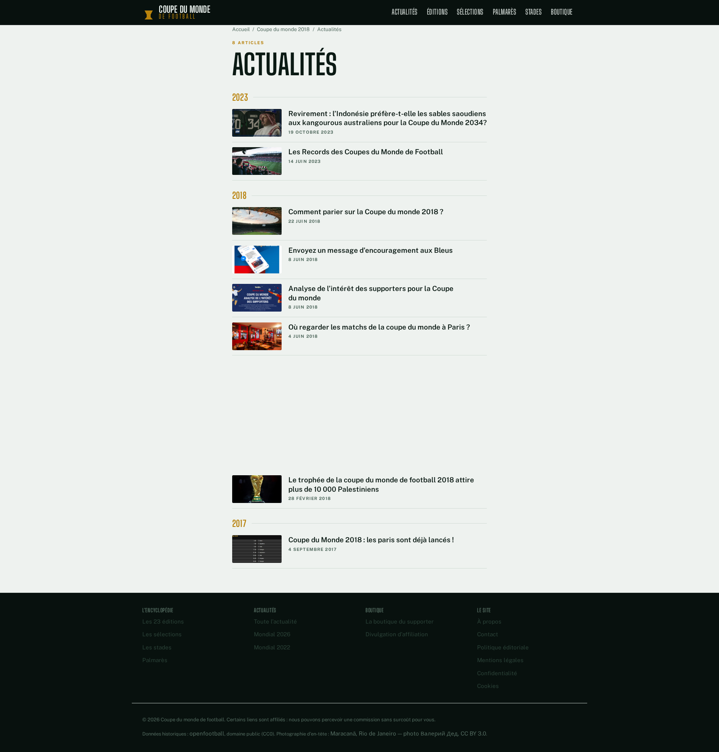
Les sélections (162, 634)
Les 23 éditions (163, 621)
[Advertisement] (359, 398)
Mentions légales (500, 660)
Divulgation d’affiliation (396, 634)
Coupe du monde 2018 (283, 29)
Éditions (437, 11)
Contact (487, 634)
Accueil (241, 29)
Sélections (470, 11)
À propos (489, 621)
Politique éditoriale (503, 647)
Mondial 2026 (272, 634)
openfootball (206, 733)
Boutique (562, 11)
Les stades (157, 647)
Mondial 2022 (272, 647)
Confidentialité (497, 673)
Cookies (488, 686)
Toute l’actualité (275, 621)
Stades (533, 11)
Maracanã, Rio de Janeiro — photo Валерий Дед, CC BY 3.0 (408, 733)
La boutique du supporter (399, 621)
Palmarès (504, 11)
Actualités (405, 11)
